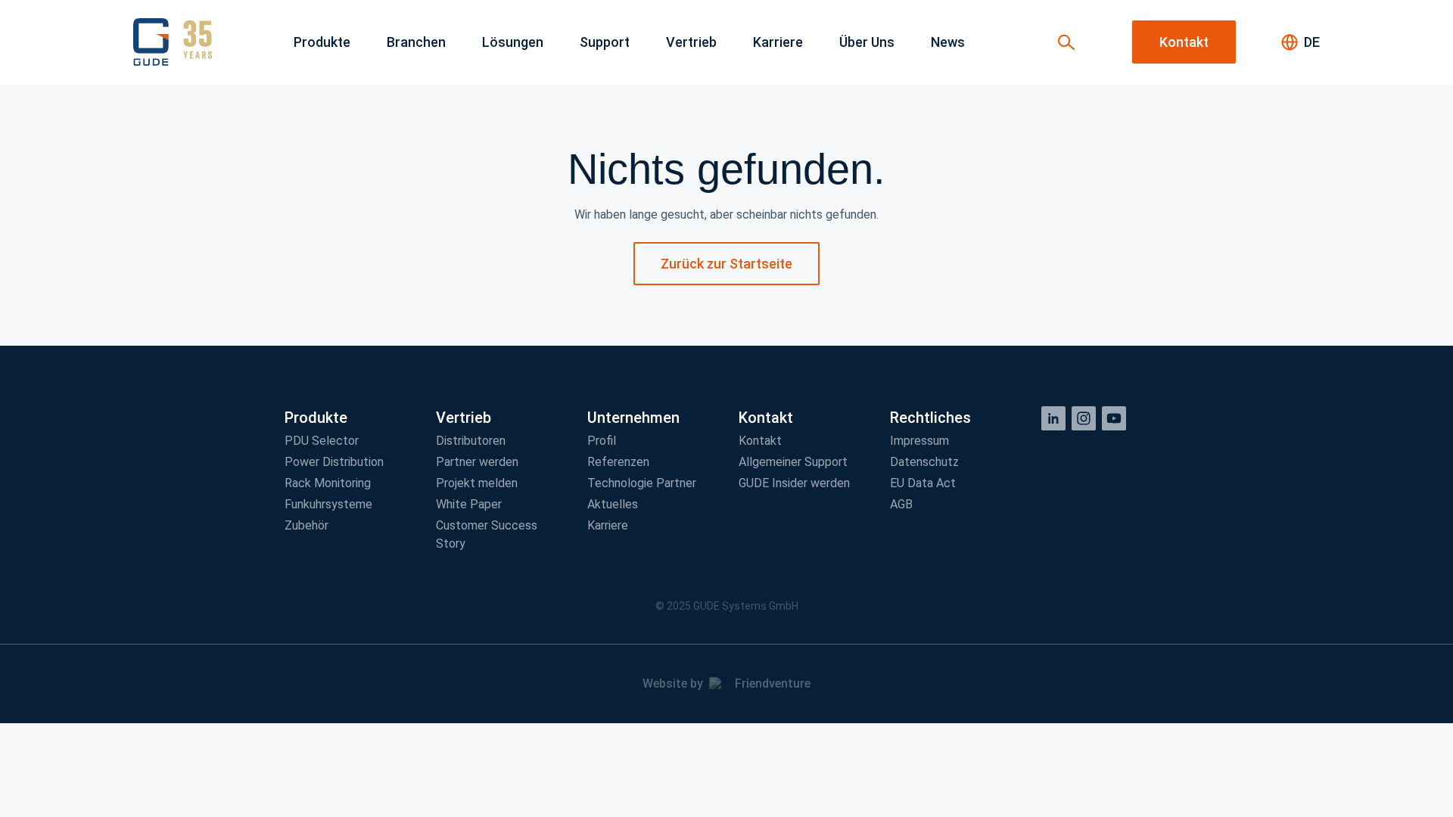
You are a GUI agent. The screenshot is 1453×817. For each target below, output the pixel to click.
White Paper (469, 504)
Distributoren (471, 440)
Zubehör (306, 525)
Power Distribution (334, 462)
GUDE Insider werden (794, 483)
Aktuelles (612, 504)
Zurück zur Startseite (726, 264)
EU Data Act (923, 483)
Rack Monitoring (328, 483)
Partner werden (477, 462)
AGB (901, 504)
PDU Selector (322, 440)
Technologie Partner (641, 483)
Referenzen (618, 462)
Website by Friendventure (726, 683)
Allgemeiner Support (793, 462)
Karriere (607, 525)
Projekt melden (477, 483)
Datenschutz (924, 462)
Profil (601, 440)
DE (1312, 42)
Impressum (919, 440)
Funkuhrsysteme (328, 504)
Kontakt (760, 440)
